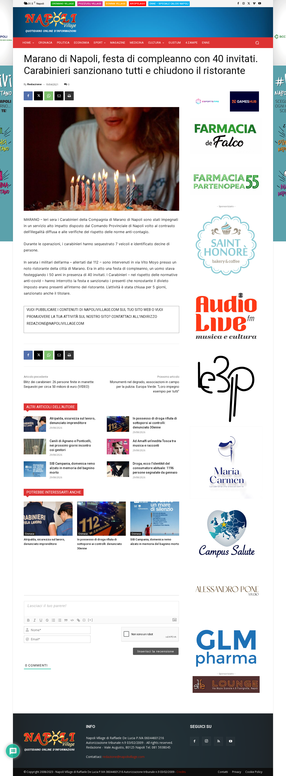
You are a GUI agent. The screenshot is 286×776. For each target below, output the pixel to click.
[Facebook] (238, 3)
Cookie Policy (253, 772)
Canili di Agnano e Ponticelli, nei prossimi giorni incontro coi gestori (70, 445)
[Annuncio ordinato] (53, 620)
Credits (181, 772)
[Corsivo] (35, 620)
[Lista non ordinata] (60, 620)
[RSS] (218, 741)
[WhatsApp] (48, 95)
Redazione (34, 84)
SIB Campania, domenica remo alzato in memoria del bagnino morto (72, 468)
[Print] (69, 95)
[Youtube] (259, 3)
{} (84, 620)
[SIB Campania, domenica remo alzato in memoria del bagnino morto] (35, 469)
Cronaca (29, 533)
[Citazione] (66, 620)
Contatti (223, 772)
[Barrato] (47, 620)
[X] (249, 3)
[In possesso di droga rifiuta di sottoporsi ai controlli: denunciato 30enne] (118, 424)
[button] (257, 43)
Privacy (236, 772)
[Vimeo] (254, 3)
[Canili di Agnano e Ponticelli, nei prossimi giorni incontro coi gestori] (35, 446)
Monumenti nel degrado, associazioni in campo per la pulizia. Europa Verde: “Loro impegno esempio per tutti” (144, 386)
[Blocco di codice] (72, 620)
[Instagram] (243, 3)
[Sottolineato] (41, 620)
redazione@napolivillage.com (124, 757)
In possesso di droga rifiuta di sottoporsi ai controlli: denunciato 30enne (155, 423)
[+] (90, 620)
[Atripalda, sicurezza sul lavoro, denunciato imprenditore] (35, 424)
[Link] (78, 620)
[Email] (59, 95)
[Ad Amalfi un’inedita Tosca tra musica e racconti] (118, 446)
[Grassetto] (28, 620)
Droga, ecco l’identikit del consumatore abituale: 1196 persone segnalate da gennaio (155, 468)
